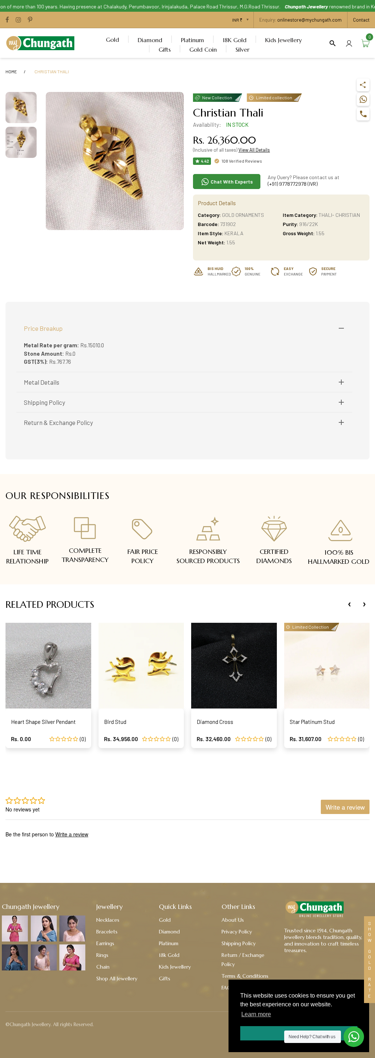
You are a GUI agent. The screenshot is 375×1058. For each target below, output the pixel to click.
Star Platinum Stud (312, 721)
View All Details (254, 150)
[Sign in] (349, 43)
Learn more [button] (256, 1014)
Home (11, 71)
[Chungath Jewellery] (42, 42)
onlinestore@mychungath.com (309, 20)
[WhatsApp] (363, 99)
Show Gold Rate (369, 960)
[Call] (363, 114)
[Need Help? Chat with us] (354, 1036)
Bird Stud (115, 721)
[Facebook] (7, 20)
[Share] (363, 84)
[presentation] (349, 604)
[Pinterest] (30, 20)
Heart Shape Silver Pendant (43, 721)
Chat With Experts (231, 181)
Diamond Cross (215, 721)
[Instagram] (18, 20)
